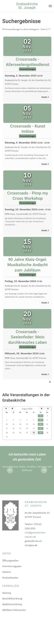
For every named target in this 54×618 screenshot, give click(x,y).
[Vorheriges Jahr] (6, 408)
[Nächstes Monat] (42, 408)
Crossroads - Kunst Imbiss (27, 128)
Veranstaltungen (28, 69)
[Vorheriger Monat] (12, 408)
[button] (50, 6)
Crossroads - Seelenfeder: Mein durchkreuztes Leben (27, 337)
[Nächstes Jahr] (48, 408)
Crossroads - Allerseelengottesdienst (27, 62)
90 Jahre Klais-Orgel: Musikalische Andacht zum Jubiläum (27, 265)
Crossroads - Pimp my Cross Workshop (27, 195)
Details (44, 97)
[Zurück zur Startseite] (27, 6)
